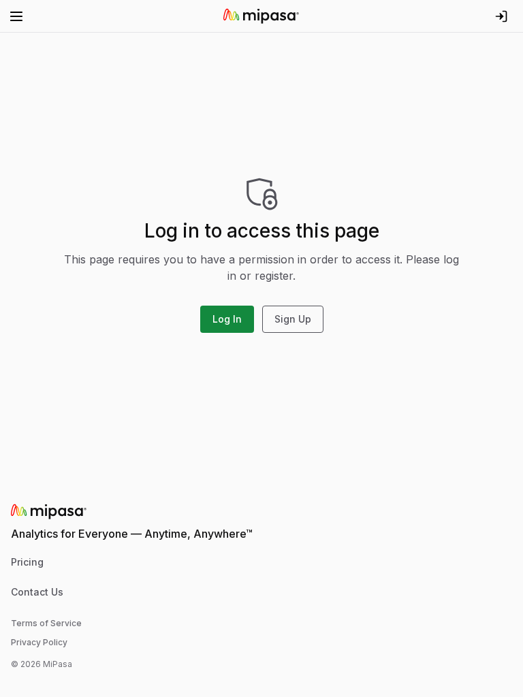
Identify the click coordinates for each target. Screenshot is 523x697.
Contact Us (37, 592)
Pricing (27, 562)
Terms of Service (46, 623)
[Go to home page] (261, 16)
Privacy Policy (39, 642)
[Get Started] (501, 16)
